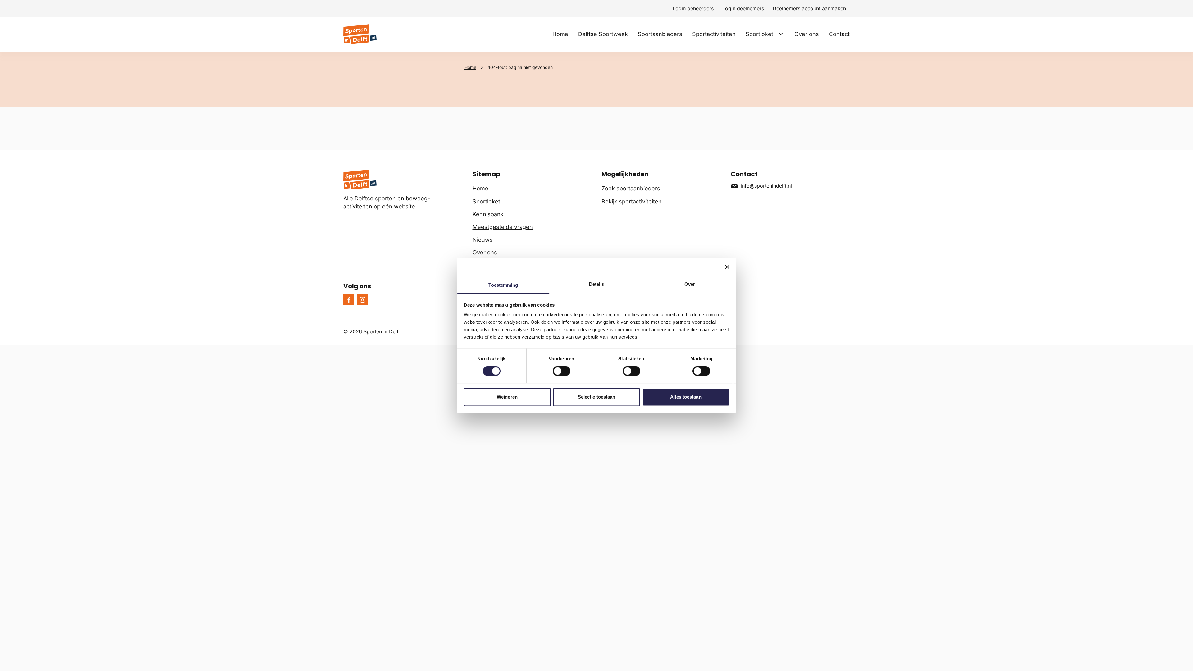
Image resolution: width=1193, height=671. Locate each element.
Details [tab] (596, 284)
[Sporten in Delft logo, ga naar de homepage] (360, 34)
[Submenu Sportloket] (780, 34)
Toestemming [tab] (503, 285)
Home (560, 34)
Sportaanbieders (660, 34)
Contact (839, 34)
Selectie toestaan (596, 396)
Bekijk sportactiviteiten (631, 201)
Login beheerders (693, 8)
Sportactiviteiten (714, 34)
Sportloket (759, 34)
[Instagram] (362, 299)
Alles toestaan (685, 396)
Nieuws (483, 239)
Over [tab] (689, 284)
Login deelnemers (743, 8)
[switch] (561, 371)
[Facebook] (348, 299)
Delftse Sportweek (603, 34)
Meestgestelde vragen (503, 227)
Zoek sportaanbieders (630, 188)
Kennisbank (488, 214)
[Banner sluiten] (727, 267)
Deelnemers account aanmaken (809, 8)
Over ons (806, 34)
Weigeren (507, 396)
